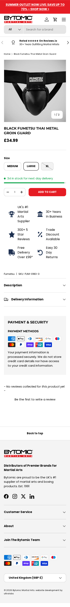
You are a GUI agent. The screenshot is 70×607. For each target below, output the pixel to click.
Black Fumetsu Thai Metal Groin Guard (35, 54)
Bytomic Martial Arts (24, 590)
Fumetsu (9, 274)
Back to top (35, 433)
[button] (55, 19)
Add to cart (47, 192)
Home (7, 54)
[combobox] (35, 29)
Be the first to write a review (35, 399)
